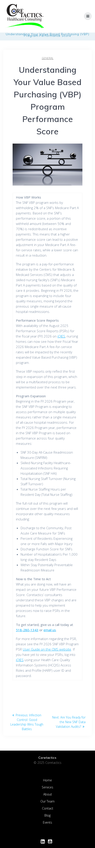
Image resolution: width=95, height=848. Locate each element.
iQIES (61, 336)
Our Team (47, 801)
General (47, 58)
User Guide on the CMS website (47, 649)
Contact (47, 808)
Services (47, 787)
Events (47, 822)
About (47, 794)
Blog (47, 815)
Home (47, 780)
